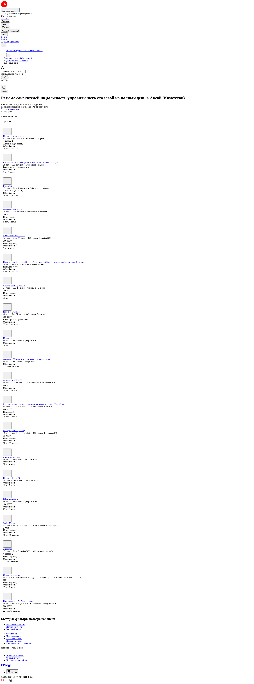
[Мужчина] (7, 131)
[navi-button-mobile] (3, 45)
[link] (5, 27)
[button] (4, 37)
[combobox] (13, 71)
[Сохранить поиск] (3, 88)
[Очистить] (4, 77)
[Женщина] (7, 181)
